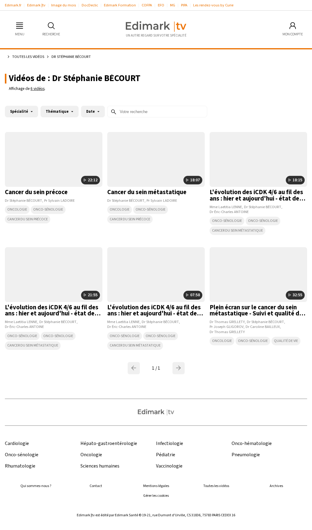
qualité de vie (286, 340)
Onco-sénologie (227, 220)
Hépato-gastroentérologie (108, 443)
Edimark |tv (36, 5)
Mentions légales (156, 486)
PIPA (184, 5)
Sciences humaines (99, 466)
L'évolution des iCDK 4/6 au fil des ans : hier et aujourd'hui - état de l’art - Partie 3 (51, 314)
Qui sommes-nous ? (35, 486)
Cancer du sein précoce (36, 192)
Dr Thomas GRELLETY (227, 321)
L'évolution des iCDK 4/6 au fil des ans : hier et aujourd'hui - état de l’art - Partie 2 (256, 198)
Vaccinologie (169, 466)
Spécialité (19, 111)
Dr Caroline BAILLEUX (263, 326)
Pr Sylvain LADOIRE (59, 200)
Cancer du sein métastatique (146, 192)
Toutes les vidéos (28, 56)
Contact (96, 486)
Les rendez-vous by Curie (213, 5)
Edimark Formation (120, 5)
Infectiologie (169, 443)
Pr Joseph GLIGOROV (226, 326)
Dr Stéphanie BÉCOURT (23, 200)
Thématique (57, 111)
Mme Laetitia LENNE (226, 207)
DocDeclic (90, 5)
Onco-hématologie (252, 443)
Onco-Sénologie (48, 209)
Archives (276, 486)
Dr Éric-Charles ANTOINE (229, 211)
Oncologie (17, 209)
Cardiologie (17, 443)
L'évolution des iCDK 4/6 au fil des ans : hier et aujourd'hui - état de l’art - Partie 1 (154, 314)
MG (172, 5)
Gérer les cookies (156, 495)
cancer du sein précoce (27, 219)
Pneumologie (246, 455)
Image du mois (63, 5)
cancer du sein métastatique (237, 230)
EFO (161, 5)
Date (90, 111)
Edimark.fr (13, 5)
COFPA (147, 5)
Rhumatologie (20, 466)
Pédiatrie (165, 455)
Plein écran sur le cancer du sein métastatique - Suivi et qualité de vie (256, 314)
